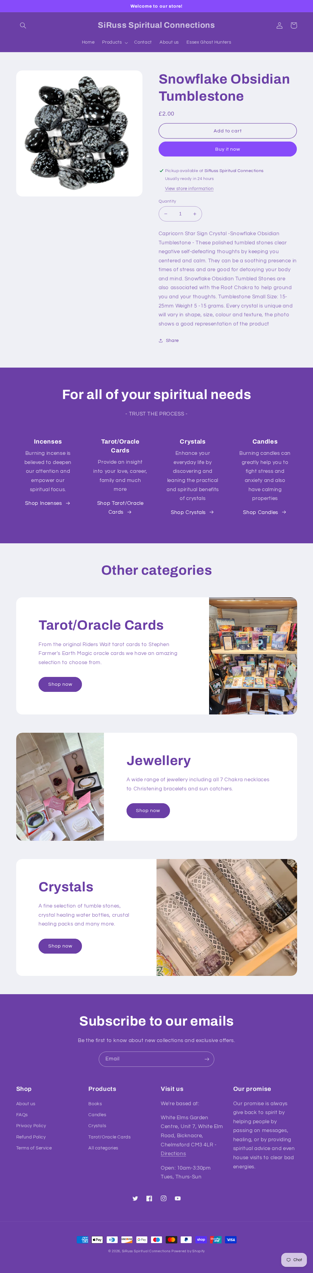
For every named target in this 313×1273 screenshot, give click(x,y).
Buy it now (228, 149)
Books (95, 1104)
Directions (173, 1153)
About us (25, 1104)
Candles (97, 1115)
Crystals (97, 1126)
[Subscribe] (207, 1059)
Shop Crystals (188, 512)
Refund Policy (31, 1137)
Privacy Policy (31, 1126)
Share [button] (172, 340)
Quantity (167, 201)
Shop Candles (260, 512)
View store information (189, 188)
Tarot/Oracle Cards (109, 1137)
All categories (103, 1148)
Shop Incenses (43, 503)
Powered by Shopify (188, 1251)
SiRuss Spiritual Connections (146, 1251)
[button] (23, 25)
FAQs (22, 1115)
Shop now (60, 684)
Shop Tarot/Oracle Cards (120, 508)
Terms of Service (34, 1148)
